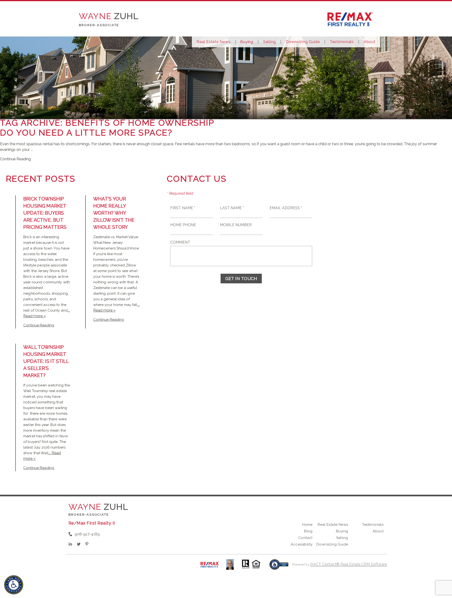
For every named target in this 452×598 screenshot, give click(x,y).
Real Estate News (213, 42)
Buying (246, 42)
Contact (305, 538)
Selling (269, 42)
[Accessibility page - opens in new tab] (279, 567)
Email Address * (286, 208)
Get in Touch (241, 278)
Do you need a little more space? (86, 132)
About (369, 42)
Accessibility (301, 544)
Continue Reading (15, 159)
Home (307, 524)
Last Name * (232, 208)
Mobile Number (236, 225)
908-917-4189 (87, 534)
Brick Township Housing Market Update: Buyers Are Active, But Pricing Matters (44, 213)
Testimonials (342, 42)
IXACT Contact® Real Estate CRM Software (348, 564)
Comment (180, 242)
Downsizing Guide (303, 42)
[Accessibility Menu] (14, 584)
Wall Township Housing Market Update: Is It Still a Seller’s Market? (46, 361)
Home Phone (183, 225)
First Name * (182, 208)
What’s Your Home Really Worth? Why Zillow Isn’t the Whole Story (114, 213)
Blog (308, 531)
